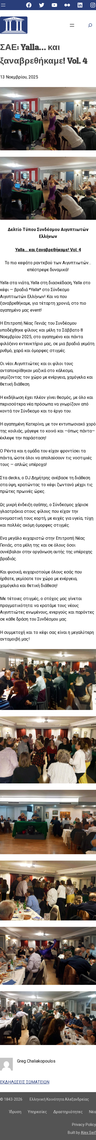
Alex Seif (88, 1132)
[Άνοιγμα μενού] (3, 5)
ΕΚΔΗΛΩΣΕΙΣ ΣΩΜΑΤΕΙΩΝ (24, 1082)
